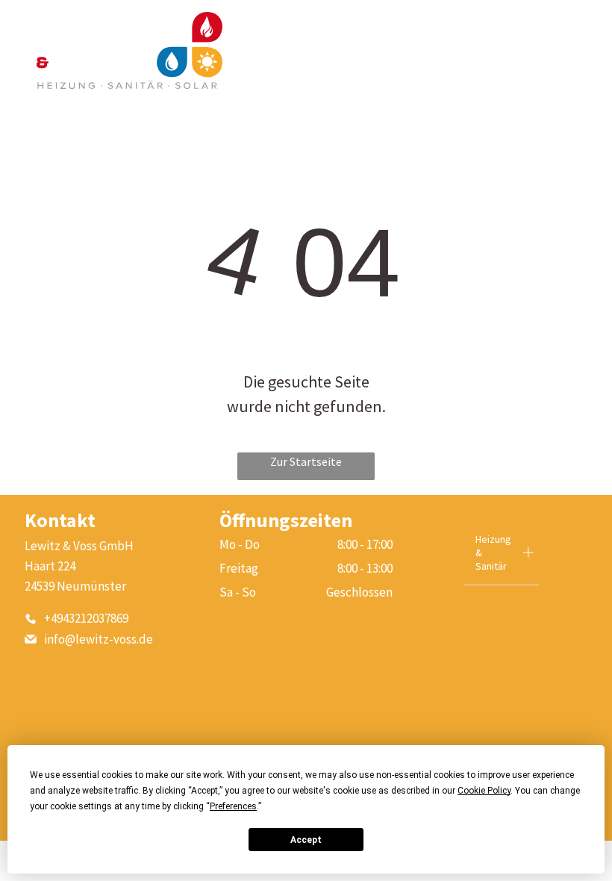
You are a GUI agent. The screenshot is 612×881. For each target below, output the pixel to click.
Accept (306, 840)
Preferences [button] (233, 806)
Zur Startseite (306, 461)
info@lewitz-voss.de (98, 639)
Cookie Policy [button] (484, 790)
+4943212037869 (86, 618)
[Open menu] (564, 51)
